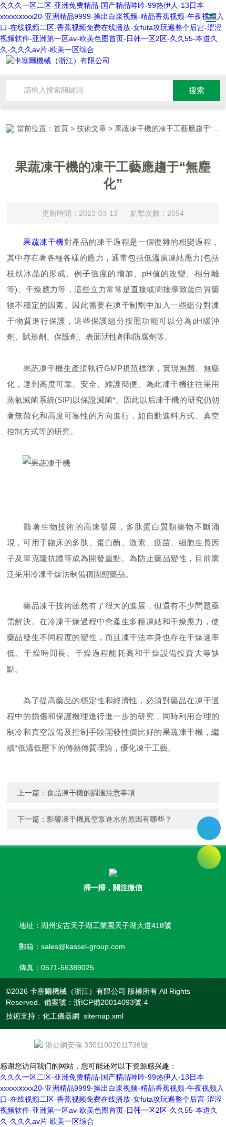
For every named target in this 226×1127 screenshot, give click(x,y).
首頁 (61, 128)
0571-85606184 (209, 828)
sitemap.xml (104, 1016)
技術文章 (91, 128)
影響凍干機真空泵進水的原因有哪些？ (109, 819)
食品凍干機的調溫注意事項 (91, 793)
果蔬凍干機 (43, 241)
